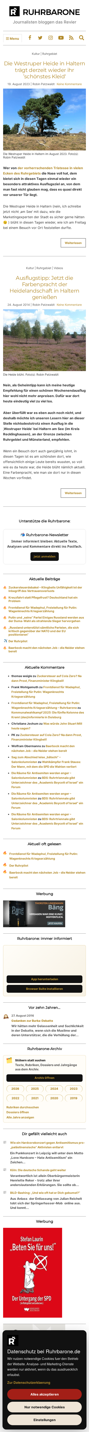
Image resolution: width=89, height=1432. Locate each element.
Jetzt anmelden (44, 556)
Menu (14, 38)
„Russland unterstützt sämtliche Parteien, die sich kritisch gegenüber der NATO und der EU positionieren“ (43, 631)
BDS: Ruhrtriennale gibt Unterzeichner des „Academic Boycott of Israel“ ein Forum (47, 782)
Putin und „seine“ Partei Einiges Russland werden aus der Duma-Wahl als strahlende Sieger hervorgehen (46, 619)
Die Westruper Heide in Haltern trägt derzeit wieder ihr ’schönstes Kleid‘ (44, 70)
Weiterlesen (73, 243)
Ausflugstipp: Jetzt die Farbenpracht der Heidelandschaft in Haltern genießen (44, 288)
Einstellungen (45, 1420)
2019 (73, 1098)
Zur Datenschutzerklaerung (28, 1382)
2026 (15, 1088)
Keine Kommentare (69, 84)
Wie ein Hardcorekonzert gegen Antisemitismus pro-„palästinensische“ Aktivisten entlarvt (47, 1145)
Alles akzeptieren (44, 1394)
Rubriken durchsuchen (22, 1107)
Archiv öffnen (44, 1077)
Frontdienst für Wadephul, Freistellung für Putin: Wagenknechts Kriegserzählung (42, 609)
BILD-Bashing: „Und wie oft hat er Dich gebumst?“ (45, 1192)
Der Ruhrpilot (17, 641)
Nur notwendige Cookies (44, 1407)
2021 (34, 1098)
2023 (74, 1088)
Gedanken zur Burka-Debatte (32, 1020)
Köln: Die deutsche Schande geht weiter (38, 1170)
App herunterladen (44, 979)
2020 (54, 1098)
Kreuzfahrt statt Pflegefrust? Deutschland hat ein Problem (43, 599)
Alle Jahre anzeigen (20, 1117)
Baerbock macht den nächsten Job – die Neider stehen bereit (46, 649)
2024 (54, 1088)
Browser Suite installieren (44, 988)
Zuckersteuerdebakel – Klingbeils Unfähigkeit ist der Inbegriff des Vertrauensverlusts (45, 589)
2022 (15, 1098)
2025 (35, 1088)
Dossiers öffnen (17, 1112)
